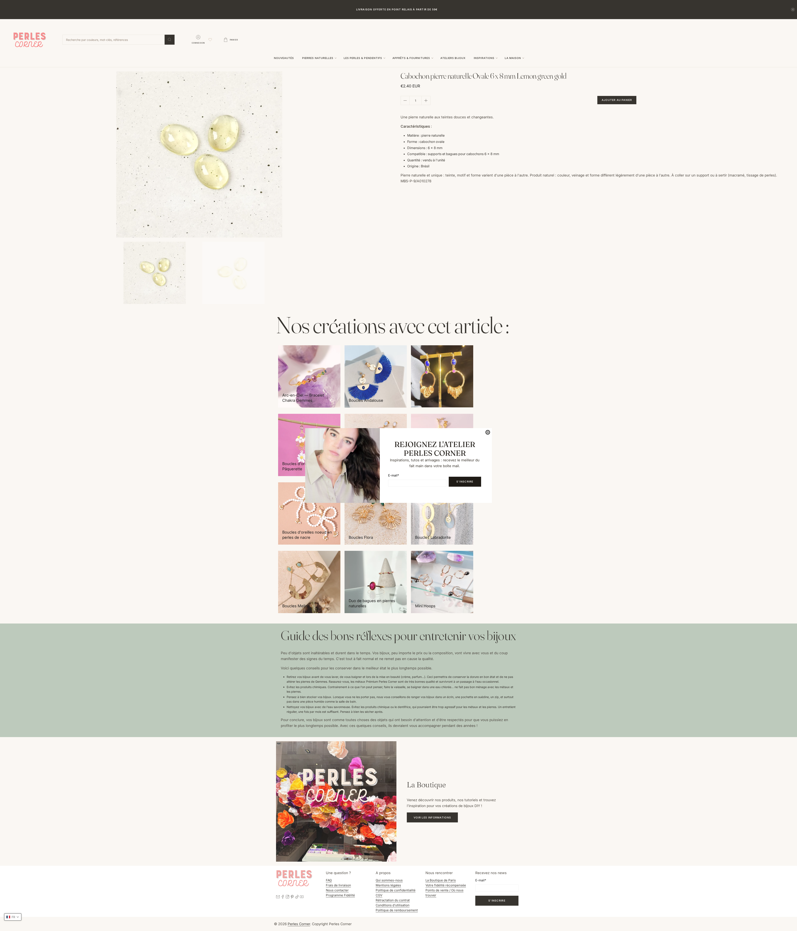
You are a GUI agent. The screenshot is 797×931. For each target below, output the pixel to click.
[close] (488, 432)
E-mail (393, 475)
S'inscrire (464, 481)
